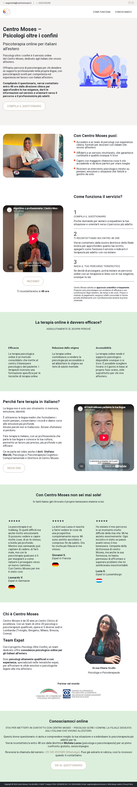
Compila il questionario (24, 106)
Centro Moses (23, 784)
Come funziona (102, 12)
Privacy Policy (128, 784)
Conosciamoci (123, 12)
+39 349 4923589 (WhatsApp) (62, 752)
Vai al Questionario (68, 765)
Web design (112, 784)
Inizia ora (14, 468)
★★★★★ (24, 550)
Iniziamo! (33, 281)
